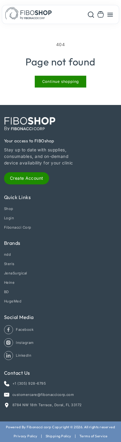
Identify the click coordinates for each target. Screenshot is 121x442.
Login (9, 218)
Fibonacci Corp (17, 227)
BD (6, 292)
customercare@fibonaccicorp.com (43, 394)
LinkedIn (23, 355)
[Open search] (90, 14)
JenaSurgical (15, 273)
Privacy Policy (26, 436)
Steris (9, 264)
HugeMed (12, 301)
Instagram (25, 342)
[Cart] (100, 14)
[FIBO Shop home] (28, 14)
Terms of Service (93, 436)
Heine (9, 282)
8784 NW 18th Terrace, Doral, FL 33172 (47, 405)
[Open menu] (110, 14)
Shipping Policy (58, 436)
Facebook (25, 329)
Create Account (26, 178)
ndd (7, 254)
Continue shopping (60, 81)
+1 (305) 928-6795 (29, 383)
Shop (8, 209)
